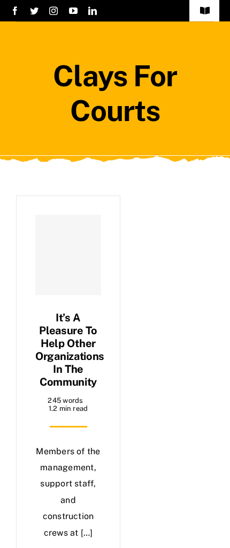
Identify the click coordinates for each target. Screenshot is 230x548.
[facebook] (15, 10)
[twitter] (34, 10)
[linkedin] (92, 10)
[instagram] (53, 10)
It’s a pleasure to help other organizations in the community (69, 349)
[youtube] (73, 10)
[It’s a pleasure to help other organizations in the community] (68, 255)
